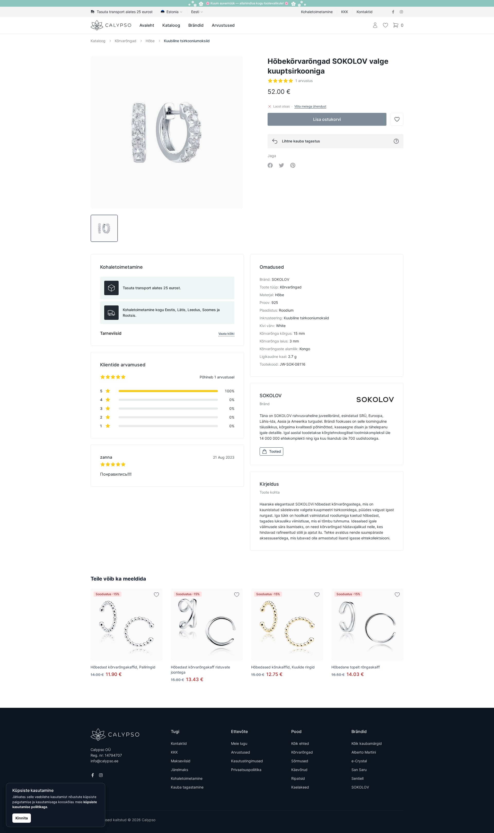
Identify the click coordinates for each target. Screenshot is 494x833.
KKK (344, 12)
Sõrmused (299, 761)
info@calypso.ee (104, 761)
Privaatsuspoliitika (246, 769)
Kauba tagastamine (187, 787)
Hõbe (150, 41)
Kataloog (171, 25)
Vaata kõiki (226, 334)
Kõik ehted (300, 743)
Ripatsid (298, 778)
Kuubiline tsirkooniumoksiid (187, 41)
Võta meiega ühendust (310, 106)
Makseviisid (180, 761)
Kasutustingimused (247, 761)
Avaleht (146, 25)
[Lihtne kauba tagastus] (396, 141)
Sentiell (357, 778)
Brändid (196, 25)
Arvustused (223, 25)
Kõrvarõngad (125, 41)
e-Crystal (359, 761)
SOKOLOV (360, 787)
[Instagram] (401, 12)
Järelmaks (179, 769)
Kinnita (21, 818)
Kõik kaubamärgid (366, 743)
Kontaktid (365, 12)
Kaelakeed (300, 787)
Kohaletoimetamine (317, 12)
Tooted (275, 451)
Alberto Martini (363, 752)
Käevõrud (299, 769)
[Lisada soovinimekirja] (156, 594)
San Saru (359, 769)
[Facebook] (393, 12)
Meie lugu (239, 743)
